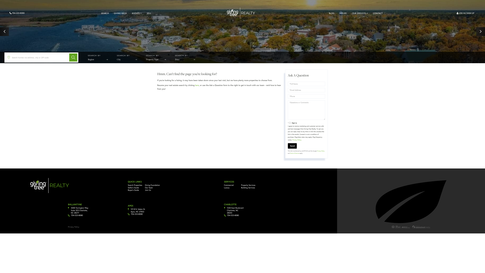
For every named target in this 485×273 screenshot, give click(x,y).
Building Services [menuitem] (248, 187)
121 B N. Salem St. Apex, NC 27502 (138, 210)
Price (177, 59)
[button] (4, 31)
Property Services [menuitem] (248, 185)
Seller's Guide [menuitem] (133, 187)
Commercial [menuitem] (229, 185)
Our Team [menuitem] (149, 187)
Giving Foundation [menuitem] (152, 185)
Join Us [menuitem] (148, 190)
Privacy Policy (296, 140)
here (197, 85)
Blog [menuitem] (331, 13)
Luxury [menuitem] (343, 13)
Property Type (152, 59)
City (119, 59)
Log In (462, 13)
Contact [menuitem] (378, 13)
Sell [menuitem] (149, 13)
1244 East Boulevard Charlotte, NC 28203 (235, 210)
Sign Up (470, 13)
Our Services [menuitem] (359, 13)
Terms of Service (294, 153)
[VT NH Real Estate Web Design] (421, 226)
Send (292, 145)
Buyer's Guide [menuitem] (133, 190)
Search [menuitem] (105, 13)
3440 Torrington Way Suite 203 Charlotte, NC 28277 (79, 210)
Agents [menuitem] (136, 13)
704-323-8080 (18, 13)
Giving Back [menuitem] (120, 13)
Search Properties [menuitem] (135, 185)
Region (91, 59)
